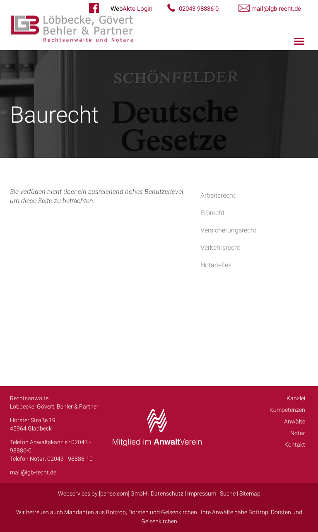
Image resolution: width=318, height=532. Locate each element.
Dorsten (138, 512)
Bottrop (116, 512)
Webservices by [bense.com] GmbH (102, 493)
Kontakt (294, 444)
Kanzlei (296, 398)
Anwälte (294, 421)
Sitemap (249, 493)
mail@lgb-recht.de (276, 8)
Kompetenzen (287, 409)
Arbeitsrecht (217, 195)
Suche (228, 493)
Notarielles (215, 265)
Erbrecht (212, 213)
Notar (297, 433)
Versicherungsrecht (228, 230)
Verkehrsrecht (220, 247)
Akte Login (131, 8)
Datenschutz (167, 493)
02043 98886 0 (199, 8)
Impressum (201, 493)
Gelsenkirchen (179, 512)
